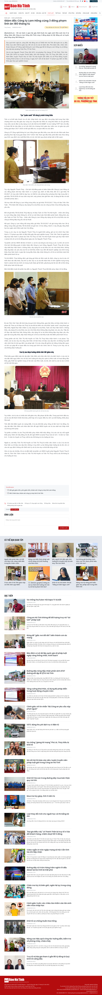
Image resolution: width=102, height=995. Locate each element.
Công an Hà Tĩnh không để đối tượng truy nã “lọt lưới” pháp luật (48, 618)
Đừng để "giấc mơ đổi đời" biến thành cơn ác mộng (47, 636)
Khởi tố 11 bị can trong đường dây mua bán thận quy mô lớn (48, 779)
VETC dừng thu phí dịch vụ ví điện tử (43, 725)
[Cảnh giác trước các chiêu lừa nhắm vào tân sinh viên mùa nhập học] (14, 909)
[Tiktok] (82, 1)
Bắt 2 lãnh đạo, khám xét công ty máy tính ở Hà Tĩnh (26, 493)
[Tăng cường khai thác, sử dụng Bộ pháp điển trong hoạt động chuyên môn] (14, 695)
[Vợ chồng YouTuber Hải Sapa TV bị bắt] (86, 56)
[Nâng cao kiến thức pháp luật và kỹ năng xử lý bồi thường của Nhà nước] (39, 550)
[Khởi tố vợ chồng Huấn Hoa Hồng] (14, 927)
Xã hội (33, 13)
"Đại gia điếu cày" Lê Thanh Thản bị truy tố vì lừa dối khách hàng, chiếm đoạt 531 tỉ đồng (48, 833)
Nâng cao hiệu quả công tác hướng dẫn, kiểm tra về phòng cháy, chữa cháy (49, 940)
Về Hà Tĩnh (71, 13)
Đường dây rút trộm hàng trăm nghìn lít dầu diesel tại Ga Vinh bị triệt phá (87, 74)
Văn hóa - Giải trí (41, 13)
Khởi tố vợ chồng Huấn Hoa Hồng (41, 921)
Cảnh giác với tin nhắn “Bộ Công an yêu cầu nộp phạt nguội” (48, 707)
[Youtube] (85, 1)
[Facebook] (80, 1)
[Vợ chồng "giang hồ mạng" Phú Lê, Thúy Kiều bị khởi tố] (14, 748)
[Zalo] (87, 1)
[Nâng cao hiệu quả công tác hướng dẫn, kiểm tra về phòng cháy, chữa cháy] (14, 945)
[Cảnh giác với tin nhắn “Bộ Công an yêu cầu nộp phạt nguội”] (14, 712)
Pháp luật (51, 13)
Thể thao (58, 13)
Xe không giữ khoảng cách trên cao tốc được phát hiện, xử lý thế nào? (86, 561)
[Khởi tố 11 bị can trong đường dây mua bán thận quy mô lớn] (14, 784)
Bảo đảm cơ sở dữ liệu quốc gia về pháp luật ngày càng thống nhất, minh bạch (47, 654)
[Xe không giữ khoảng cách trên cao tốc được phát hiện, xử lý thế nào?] (87, 550)
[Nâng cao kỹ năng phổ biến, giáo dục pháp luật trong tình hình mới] (87, 573)
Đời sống (78, 13)
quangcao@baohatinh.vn (82, 992)
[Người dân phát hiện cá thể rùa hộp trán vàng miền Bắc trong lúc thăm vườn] (15, 550)
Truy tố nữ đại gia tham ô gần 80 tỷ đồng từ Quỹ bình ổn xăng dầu (48, 958)
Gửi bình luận (64, 528)
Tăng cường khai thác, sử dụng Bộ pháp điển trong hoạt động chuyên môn (47, 690)
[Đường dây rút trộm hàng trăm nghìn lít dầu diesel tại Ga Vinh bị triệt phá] (14, 873)
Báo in (73, 6)
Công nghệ (86, 13)
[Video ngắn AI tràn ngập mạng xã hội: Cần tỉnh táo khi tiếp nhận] (14, 856)
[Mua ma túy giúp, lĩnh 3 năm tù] (14, 802)
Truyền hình (95, 6)
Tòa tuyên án (14, 509)
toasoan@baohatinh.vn (92, 991)
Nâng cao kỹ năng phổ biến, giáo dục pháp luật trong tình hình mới (86, 585)
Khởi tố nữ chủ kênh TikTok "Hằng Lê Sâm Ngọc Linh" (87, 81)
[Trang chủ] (6, 13)
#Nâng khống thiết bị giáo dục (14, 505)
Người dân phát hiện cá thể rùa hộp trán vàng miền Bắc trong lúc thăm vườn (14, 561)
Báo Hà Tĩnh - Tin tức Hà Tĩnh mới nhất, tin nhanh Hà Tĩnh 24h (20, 7)
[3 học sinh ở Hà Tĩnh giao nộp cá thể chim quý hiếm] (15, 573)
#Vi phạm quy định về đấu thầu (15, 503)
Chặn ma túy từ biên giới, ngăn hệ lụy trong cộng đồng (49, 886)
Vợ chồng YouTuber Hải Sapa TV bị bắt (86, 61)
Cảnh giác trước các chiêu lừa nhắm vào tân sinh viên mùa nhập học (49, 904)
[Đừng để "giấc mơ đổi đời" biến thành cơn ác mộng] (14, 641)
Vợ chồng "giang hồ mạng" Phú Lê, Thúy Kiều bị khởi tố (87, 67)
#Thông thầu (47, 503)
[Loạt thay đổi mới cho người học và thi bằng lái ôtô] (14, 820)
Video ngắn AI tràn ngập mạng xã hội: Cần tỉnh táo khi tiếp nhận (48, 851)
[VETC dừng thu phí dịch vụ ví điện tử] (14, 730)
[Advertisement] (36, 470)
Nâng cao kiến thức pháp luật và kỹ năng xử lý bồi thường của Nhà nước (39, 561)
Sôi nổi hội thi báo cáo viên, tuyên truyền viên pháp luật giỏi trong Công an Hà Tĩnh (47, 761)
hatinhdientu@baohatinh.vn (90, 989)
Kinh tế (27, 13)
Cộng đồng (94, 13)
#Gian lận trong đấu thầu (58, 503)
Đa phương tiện (83, 6)
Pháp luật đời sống (17, 18)
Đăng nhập (94, 1)
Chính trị (21, 13)
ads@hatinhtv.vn (93, 992)
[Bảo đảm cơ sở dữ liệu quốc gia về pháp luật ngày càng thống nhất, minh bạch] (14, 659)
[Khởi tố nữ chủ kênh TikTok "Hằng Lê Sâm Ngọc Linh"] (63, 573)
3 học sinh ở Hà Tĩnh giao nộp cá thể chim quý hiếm (14, 584)
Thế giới (64, 13)
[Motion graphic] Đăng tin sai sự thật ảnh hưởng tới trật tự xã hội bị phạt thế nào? (38, 585)
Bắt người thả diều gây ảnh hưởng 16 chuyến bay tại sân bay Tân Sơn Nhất (62, 561)
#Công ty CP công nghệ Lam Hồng (33, 503)
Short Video (13, 13)
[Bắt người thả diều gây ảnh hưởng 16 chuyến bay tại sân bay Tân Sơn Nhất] (63, 550)
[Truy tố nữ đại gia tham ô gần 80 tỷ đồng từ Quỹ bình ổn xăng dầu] (14, 962)
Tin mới (65, 6)
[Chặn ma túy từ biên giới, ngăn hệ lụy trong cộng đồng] (14, 891)
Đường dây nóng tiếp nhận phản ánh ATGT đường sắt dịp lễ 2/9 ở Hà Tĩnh (46, 672)
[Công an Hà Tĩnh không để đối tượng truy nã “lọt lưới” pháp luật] (14, 623)
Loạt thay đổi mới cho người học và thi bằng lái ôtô (87, 88)
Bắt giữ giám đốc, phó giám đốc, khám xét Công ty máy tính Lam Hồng (32, 490)
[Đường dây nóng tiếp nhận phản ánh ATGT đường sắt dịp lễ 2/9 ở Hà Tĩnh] (14, 677)
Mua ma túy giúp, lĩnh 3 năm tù (41, 796)
